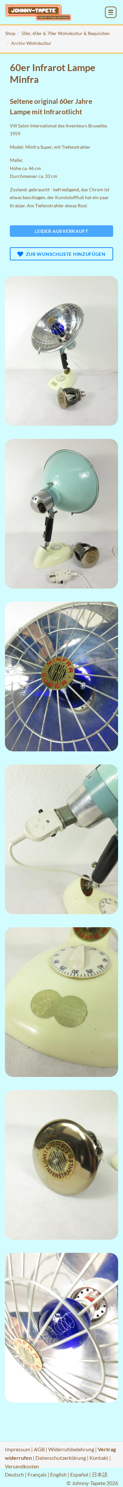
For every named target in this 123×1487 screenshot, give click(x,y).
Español (79, 1474)
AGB (39, 1449)
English (58, 1474)
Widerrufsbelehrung (71, 1449)
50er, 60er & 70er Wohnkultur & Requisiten (65, 33)
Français (37, 1474)
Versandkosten (22, 1466)
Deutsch (14, 1474)
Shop (10, 33)
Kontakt (99, 1458)
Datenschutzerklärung (60, 1458)
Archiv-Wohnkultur (31, 43)
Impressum (17, 1449)
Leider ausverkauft (61, 231)
